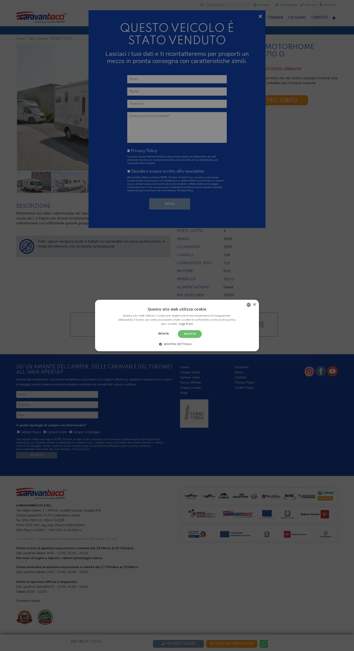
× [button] (254, 304)
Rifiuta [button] (163, 333)
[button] (177, 344)
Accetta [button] (190, 334)
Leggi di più (186, 324)
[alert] (177, 325)
